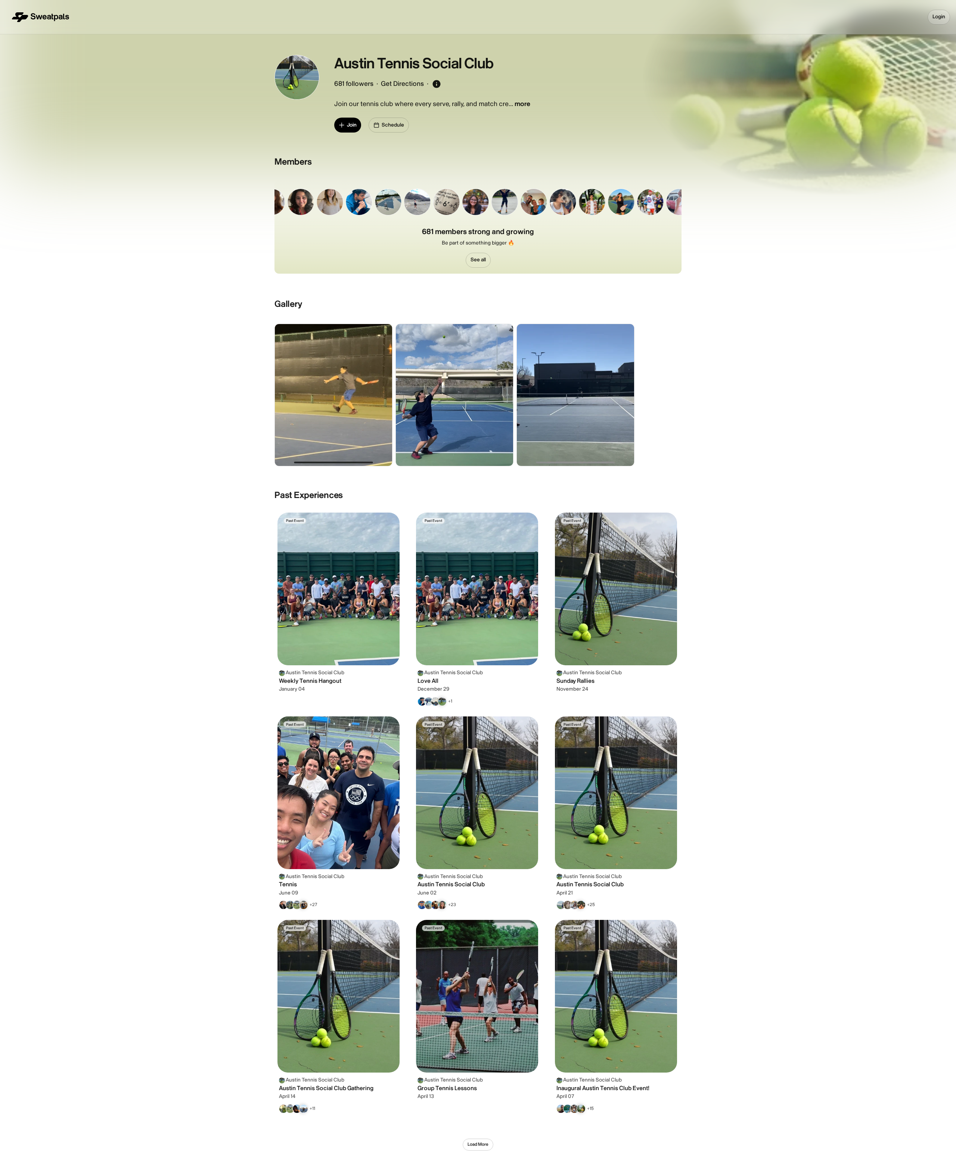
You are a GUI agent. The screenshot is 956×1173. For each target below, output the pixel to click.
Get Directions (402, 84)
